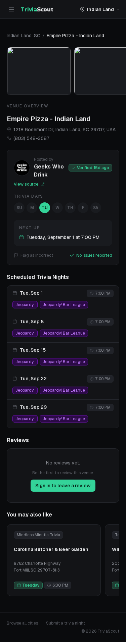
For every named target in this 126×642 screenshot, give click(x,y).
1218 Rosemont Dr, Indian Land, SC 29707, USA (64, 130)
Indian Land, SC (23, 36)
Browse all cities (22, 623)
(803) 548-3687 (31, 138)
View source (26, 184)
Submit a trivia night (65, 623)
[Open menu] (11, 9)
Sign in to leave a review (63, 486)
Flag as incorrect (36, 255)
